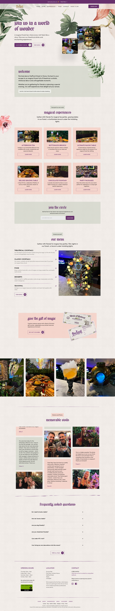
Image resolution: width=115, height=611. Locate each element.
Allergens (59, 603)
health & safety (53, 603)
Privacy (62, 603)
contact (44, 603)
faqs (48, 603)
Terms (66, 603)
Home (39, 601)
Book (44, 601)
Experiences (51, 601)
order (71, 601)
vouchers (64, 601)
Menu (58, 601)
